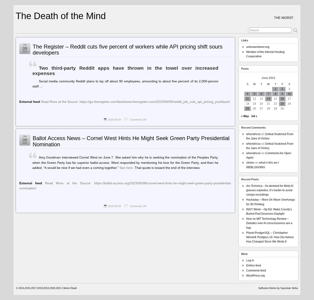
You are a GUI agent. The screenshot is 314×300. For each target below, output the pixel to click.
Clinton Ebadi (69, 288)
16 (282, 98)
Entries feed (253, 265)
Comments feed (256, 270)
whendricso (253, 134)
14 (268, 98)
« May (245, 116)
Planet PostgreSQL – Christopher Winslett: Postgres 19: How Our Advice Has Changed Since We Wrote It (270, 237)
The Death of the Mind (61, 16)
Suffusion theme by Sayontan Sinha (278, 288)
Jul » (254, 116)
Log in (250, 260)
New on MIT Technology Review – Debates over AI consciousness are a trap (269, 223)
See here (126, 168)
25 (247, 108)
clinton (250, 162)
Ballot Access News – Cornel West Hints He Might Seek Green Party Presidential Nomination (131, 141)
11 (247, 98)
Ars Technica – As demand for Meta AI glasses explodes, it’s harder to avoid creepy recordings (269, 190)
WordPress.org (255, 275)
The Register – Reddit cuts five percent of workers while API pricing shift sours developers (128, 49)
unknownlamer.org (257, 47)
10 (289, 93)
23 (282, 103)
